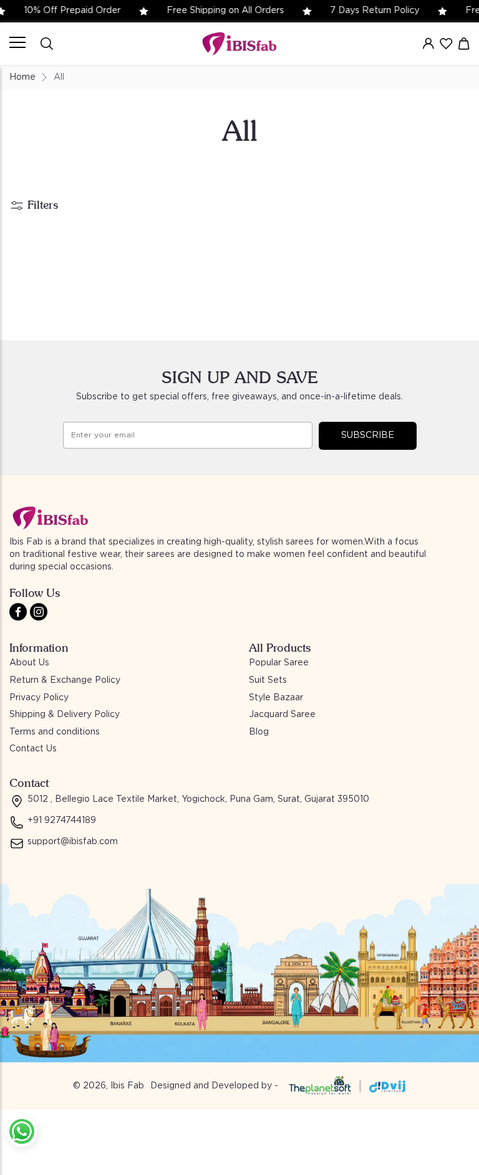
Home (22, 77)
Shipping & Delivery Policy (64, 714)
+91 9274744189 (61, 820)
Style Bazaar (276, 697)
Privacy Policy (39, 697)
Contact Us (33, 748)
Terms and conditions (54, 732)
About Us (29, 663)
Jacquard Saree (282, 714)
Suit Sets (268, 680)
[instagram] (38, 612)
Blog (259, 732)
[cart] (464, 43)
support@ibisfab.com (72, 841)
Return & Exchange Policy (64, 680)
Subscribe (367, 435)
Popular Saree (279, 663)
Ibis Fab (127, 1086)
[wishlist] (446, 43)
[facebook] (18, 612)
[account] (428, 43)
